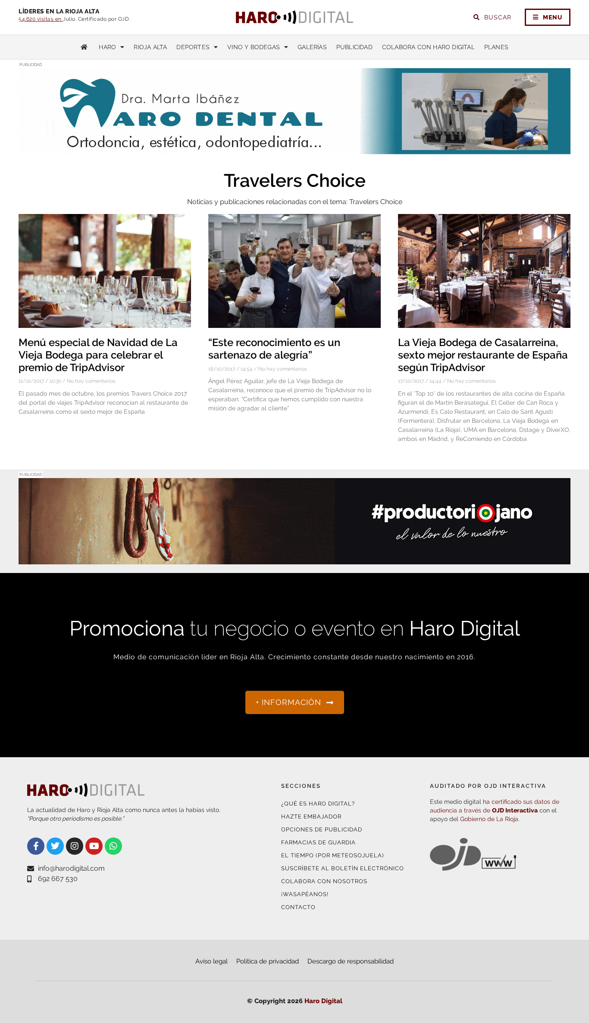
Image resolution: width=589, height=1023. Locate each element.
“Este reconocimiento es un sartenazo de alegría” (274, 348)
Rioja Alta (150, 47)
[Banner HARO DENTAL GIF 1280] (294, 149)
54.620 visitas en (41, 19)
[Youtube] (94, 846)
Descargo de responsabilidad (350, 961)
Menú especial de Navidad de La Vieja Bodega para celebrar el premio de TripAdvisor (98, 355)
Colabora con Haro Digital (428, 47)
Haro (107, 47)
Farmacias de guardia (318, 842)
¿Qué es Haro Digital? (318, 803)
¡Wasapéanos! (305, 894)
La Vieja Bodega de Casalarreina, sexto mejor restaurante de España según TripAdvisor (483, 355)
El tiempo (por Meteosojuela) (332, 855)
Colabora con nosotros (324, 881)
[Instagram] (74, 846)
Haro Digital (323, 1001)
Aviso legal (211, 961)
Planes (496, 47)
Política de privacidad (267, 961)
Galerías (312, 47)
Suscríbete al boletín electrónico (342, 868)
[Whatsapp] (113, 846)
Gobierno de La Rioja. (490, 818)
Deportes (193, 47)
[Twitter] (55, 846)
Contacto (298, 907)
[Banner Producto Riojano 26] (294, 559)
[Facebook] (35, 846)
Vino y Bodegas (253, 47)
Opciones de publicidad (321, 829)
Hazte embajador (311, 816)
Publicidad (354, 47)
